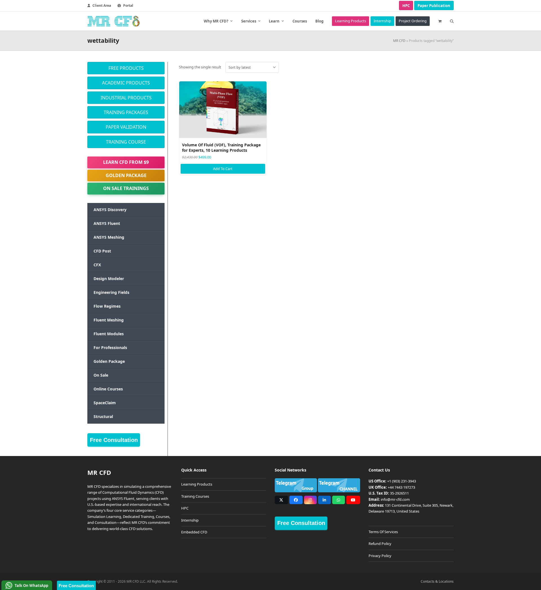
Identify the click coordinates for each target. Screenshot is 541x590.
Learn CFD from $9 (126, 162)
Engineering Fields (111, 292)
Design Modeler (109, 278)
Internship (190, 520)
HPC (406, 5)
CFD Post (102, 251)
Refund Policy (380, 543)
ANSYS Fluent (107, 223)
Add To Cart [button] (222, 168)
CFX (97, 264)
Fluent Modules (109, 333)
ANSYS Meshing (109, 237)
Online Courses (108, 389)
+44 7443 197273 (401, 487)
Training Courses (195, 496)
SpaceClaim (105, 402)
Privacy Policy (380, 555)
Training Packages (126, 112)
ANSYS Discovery (110, 209)
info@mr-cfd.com (395, 499)
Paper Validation (126, 127)
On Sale (101, 375)
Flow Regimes (107, 306)
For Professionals (110, 347)
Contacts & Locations (437, 581)
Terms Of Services (383, 531)
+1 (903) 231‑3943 (401, 481)
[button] (440, 21)
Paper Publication (434, 5)
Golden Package (126, 175)
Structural (103, 416)
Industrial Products (126, 98)
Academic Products (126, 83)
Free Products (126, 68)
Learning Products (196, 484)
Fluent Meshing (109, 320)
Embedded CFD (194, 532)
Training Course (126, 142)
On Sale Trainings (126, 188)
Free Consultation (114, 440)
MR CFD (399, 40)
